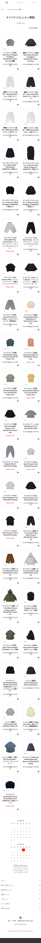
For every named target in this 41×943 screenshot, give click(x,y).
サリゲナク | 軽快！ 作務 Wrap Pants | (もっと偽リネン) (31, 130)
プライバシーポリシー (20, 924)
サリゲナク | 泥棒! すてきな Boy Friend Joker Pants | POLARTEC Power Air (30, 535)
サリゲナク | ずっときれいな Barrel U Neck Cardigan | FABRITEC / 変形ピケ (10, 203)
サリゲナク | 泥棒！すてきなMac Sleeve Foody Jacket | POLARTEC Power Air (10, 610)
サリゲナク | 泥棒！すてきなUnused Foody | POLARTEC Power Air (31, 572)
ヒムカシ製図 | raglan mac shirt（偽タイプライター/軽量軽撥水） (30, 724)
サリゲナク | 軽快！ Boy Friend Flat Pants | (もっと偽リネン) (31, 95)
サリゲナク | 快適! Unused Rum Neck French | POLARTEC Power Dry (10, 356)
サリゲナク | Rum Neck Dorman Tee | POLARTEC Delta (30, 498)
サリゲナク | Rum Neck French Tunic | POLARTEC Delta (10, 533)
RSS (9, 920)
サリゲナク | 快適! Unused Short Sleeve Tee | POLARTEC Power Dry (31, 391)
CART (34, 2)
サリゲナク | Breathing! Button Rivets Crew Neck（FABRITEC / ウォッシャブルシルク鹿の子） (10, 686)
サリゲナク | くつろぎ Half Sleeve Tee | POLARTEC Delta (31, 426)
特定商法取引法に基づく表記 (25, 920)
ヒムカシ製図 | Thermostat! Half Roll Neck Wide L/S (10, 724)
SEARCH (20, 2)
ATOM (14, 920)
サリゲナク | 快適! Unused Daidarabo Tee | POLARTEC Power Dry (10, 391)
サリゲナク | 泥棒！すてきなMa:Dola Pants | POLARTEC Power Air (10, 572)
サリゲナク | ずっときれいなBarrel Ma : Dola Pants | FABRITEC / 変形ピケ (10, 166)
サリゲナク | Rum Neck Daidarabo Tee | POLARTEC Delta (10, 498)
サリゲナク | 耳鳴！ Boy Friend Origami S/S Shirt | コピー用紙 (10, 647)
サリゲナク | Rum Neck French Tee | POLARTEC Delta (31, 464)
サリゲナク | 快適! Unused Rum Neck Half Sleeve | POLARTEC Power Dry (31, 319)
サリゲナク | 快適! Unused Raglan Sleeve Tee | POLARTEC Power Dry (10, 428)
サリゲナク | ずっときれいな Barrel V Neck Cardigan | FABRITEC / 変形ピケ (31, 203)
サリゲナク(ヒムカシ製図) (14, 9)
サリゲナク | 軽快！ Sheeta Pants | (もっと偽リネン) (10, 94)
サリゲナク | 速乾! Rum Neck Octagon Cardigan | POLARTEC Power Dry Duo (10, 57)
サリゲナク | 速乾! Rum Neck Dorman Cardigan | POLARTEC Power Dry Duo (31, 57)
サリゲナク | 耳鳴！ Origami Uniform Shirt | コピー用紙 (31, 608)
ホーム (3, 9)
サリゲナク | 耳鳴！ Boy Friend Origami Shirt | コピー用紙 (30, 647)
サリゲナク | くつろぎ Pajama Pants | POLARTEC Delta (10, 464)
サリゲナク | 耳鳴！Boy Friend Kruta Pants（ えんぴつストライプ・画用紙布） (10, 318)
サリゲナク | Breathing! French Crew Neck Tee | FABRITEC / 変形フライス (10, 799)
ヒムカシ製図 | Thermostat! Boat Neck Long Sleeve (31, 683)
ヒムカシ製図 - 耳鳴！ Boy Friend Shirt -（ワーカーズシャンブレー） (10, 760)
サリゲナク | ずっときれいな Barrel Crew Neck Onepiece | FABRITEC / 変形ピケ (31, 166)
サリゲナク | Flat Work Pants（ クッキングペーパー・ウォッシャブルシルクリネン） (31, 242)
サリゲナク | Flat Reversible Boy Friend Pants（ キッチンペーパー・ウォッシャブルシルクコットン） (10, 243)
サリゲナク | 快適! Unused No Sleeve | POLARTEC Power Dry (30, 356)
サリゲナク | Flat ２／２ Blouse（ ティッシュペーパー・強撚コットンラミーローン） (31, 281)
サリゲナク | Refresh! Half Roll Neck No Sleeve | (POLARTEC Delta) (31, 760)
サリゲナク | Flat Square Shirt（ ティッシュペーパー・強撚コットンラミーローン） (10, 280)
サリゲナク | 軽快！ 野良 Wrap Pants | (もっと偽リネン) (10, 130)
